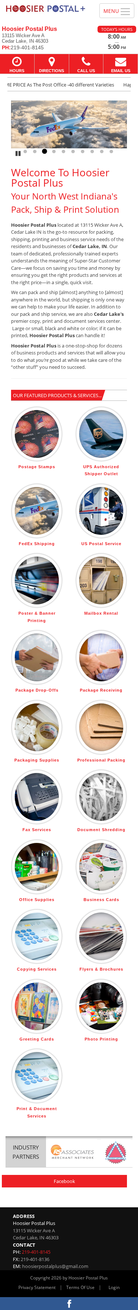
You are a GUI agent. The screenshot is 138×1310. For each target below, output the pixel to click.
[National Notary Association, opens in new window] (116, 1152)
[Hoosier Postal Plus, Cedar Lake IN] (45, 9)
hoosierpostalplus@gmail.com (55, 1266)
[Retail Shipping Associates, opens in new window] (72, 1152)
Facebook (64, 1181)
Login (114, 1287)
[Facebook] (69, 1303)
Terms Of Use (80, 1287)
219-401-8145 (36, 1252)
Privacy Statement (37, 1287)
